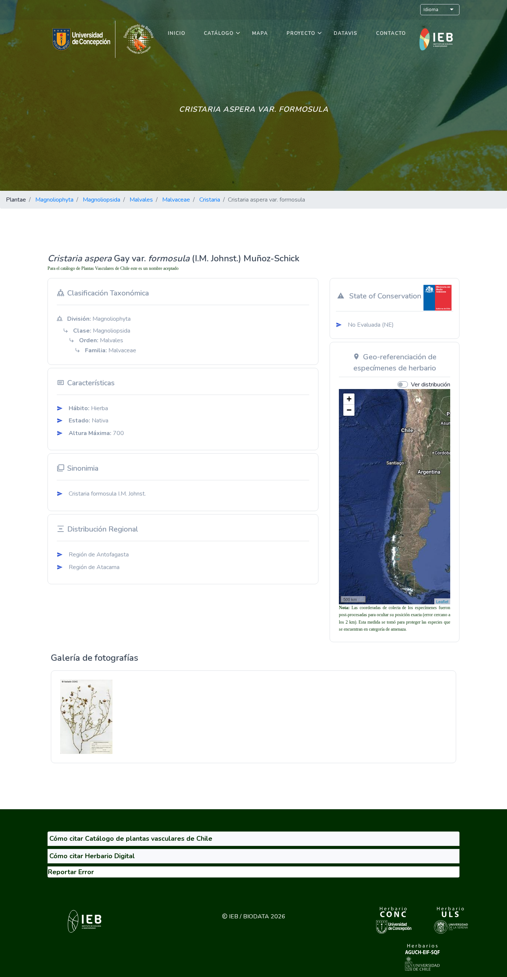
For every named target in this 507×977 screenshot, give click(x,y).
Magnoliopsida (101, 200)
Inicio (176, 33)
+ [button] (349, 398)
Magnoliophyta (54, 200)
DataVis (345, 33)
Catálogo (218, 33)
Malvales (141, 200)
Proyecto (301, 33)
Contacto (391, 33)
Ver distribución (430, 384)
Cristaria (209, 200)
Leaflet (442, 601)
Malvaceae (176, 200)
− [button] (349, 410)
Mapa (260, 33)
